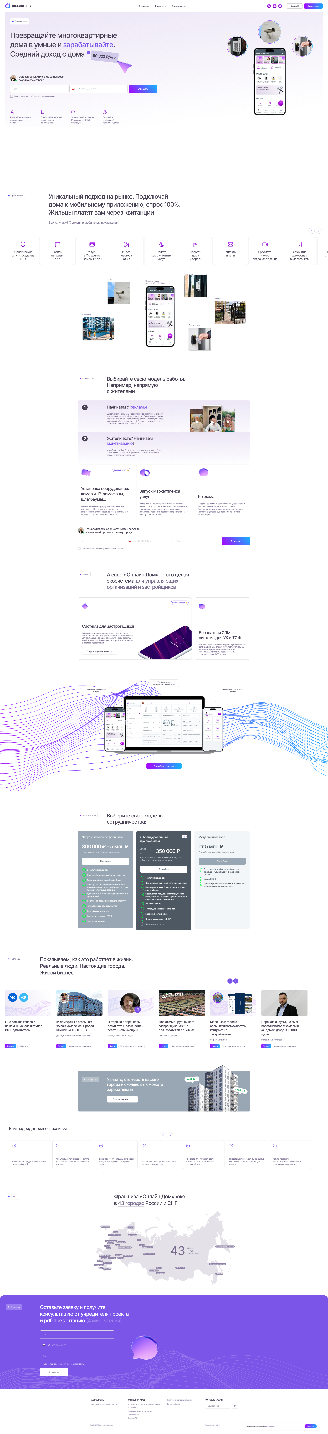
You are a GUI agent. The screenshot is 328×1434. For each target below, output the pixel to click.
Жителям (159, 6)
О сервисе (144, 6)
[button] (313, 6)
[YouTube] (219, 1414)
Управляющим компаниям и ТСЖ (103, 1404)
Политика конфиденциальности (179, 1400)
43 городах (131, 1203)
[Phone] (206, 1414)
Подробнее (269, 1426)
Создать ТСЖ (133, 1418)
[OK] (215, 1414)
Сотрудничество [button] (180, 6)
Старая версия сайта (212, 1425)
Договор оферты (173, 1404)
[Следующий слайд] (235, 981)
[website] (269, 6)
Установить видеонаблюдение (140, 1404)
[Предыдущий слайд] (230, 981)
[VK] (210, 1414)
